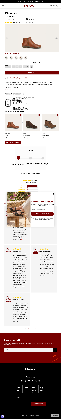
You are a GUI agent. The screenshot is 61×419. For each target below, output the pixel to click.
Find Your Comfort (42, 214)
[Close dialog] (53, 194)
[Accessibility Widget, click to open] (2, 416)
